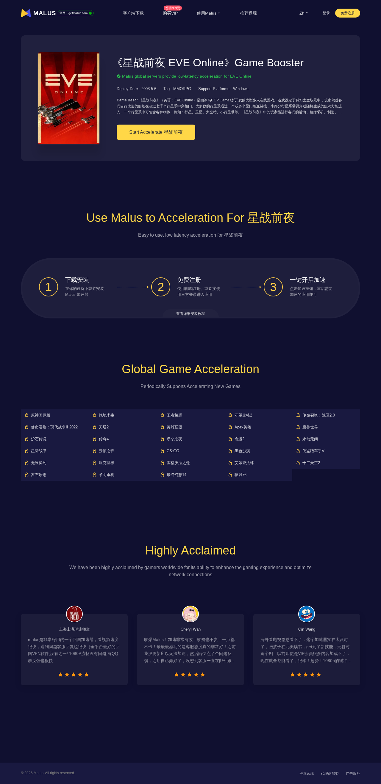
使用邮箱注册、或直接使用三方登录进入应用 (198, 291)
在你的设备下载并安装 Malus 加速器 (84, 291)
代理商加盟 (330, 774)
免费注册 (348, 13)
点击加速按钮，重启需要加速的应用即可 (311, 291)
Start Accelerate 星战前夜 (156, 132)
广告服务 (353, 774)
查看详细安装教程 (190, 314)
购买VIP (171, 13)
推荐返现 (248, 13)
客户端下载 (133, 13)
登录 (326, 13)
